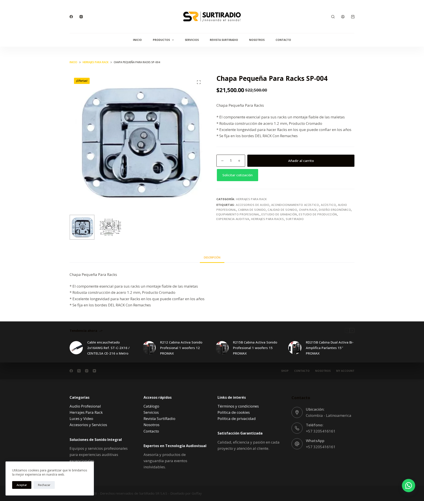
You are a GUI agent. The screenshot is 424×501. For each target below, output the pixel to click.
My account (345, 371)
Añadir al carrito (301, 160)
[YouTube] (94, 370)
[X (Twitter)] (79, 370)
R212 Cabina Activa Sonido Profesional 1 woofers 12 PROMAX (181, 347)
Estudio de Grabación (279, 214)
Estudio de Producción (318, 214)
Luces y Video (81, 418)
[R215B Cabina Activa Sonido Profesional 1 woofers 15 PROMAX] (222, 347)
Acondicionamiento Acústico (295, 205)
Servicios (192, 40)
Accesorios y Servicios (88, 424)
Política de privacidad (237, 418)
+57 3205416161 (320, 431)
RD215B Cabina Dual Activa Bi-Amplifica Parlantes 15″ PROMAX (330, 347)
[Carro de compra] (352, 16)
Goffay (196, 493)
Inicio (137, 40)
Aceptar (22, 485)
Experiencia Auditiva (232, 219)
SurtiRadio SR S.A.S (153, 493)
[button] (285, 175)
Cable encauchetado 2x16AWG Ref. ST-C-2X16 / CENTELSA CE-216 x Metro (108, 347)
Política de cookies (234, 412)
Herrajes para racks (267, 219)
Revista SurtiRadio (224, 40)
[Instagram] (81, 16)
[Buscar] (333, 16)
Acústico (328, 205)
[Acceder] (342, 16)
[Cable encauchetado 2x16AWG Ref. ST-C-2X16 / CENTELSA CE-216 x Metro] (76, 347)
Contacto (283, 40)
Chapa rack (308, 210)
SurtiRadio (295, 219)
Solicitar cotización (237, 175)
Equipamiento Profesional (238, 214)
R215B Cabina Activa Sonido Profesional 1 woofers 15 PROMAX (255, 347)
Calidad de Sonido (282, 210)
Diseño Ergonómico (335, 210)
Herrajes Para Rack (251, 199)
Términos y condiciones (238, 406)
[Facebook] (71, 16)
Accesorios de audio (252, 205)
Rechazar (44, 485)
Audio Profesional (85, 406)
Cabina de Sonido (252, 210)
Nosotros (257, 40)
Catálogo (151, 406)
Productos (161, 40)
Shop (285, 371)
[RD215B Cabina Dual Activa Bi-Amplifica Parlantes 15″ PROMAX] (294, 347)
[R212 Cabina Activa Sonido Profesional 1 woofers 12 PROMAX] (149, 347)
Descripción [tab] (212, 257)
